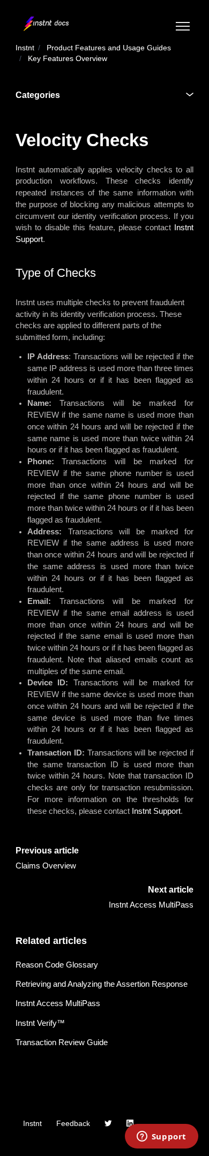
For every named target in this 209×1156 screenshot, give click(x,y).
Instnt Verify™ (40, 1023)
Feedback (73, 1124)
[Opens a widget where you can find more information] (161, 1137)
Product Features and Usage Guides (109, 48)
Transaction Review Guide (62, 1042)
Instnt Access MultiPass (151, 905)
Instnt (25, 48)
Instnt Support (156, 811)
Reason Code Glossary (57, 965)
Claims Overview (46, 866)
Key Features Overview (67, 59)
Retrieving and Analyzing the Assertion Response (102, 984)
